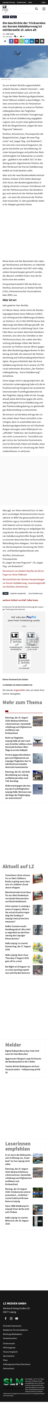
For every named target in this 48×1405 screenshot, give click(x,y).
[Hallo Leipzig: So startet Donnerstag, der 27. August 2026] (37, 947)
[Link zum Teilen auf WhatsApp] (21, 41)
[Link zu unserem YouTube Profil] (16, 1318)
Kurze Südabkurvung (35, 593)
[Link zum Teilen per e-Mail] (37, 41)
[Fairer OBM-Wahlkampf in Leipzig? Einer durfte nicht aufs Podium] (37, 1210)
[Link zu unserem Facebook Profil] (5, 1318)
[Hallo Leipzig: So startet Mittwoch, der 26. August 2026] (37, 1221)
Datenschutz (8, 1368)
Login (43, 2)
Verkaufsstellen (10, 1338)
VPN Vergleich (9, 1347)
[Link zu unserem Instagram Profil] (11, 1318)
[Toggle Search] (36, 8)
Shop (30, 2)
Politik (6, 17)
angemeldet (19, 690)
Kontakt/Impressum (12, 1325)
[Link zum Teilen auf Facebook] (11, 41)
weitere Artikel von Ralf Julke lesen (20, 600)
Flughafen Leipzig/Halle (18, 593)
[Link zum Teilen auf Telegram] (26, 41)
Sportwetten (8, 1356)
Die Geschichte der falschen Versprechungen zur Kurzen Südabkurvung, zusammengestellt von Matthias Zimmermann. (24, 583)
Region (13, 17)
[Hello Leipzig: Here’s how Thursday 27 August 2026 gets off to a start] (37, 959)
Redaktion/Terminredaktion (15, 1330)
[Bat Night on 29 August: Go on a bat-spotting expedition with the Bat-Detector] (37, 970)
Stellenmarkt (21, 2)
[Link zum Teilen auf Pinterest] (16, 41)
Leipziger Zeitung (9, 2)
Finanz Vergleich (10, 1351)
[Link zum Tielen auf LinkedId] (31, 41)
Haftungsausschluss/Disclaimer (16, 1364)
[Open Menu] (44, 9)
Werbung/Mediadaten (12, 1334)
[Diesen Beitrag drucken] (42, 41)
